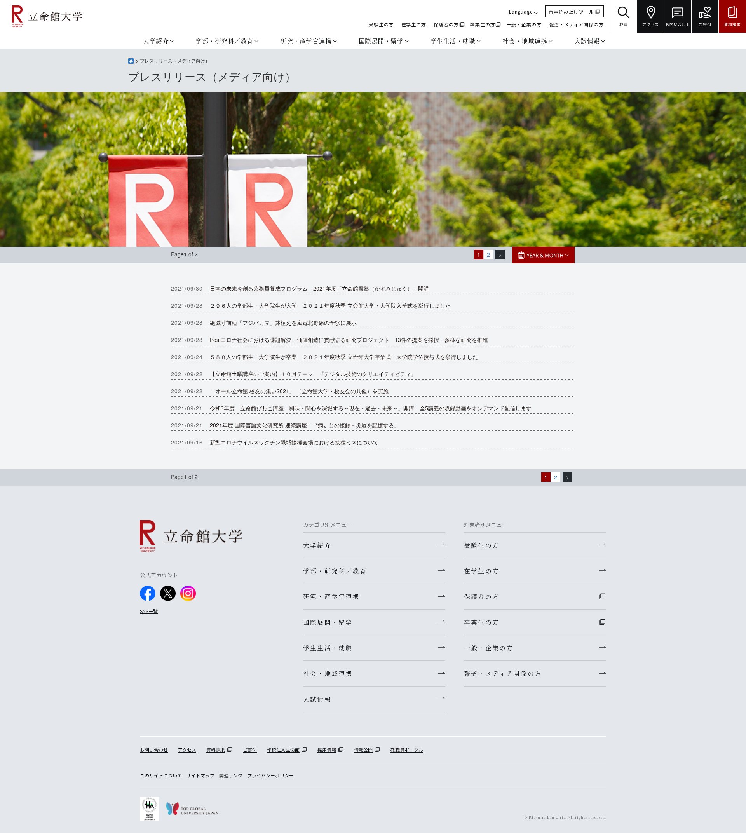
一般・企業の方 (524, 24)
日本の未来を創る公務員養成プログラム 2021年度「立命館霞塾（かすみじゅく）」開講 (319, 288)
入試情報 (587, 40)
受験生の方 (381, 24)
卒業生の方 (482, 24)
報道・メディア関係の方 (576, 24)
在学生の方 (414, 24)
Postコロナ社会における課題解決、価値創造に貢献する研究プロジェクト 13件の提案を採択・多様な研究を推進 (349, 339)
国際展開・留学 (381, 40)
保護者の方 (446, 24)
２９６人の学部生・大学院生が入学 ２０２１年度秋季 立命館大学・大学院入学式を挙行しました (330, 305)
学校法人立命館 (283, 749)
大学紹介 (156, 40)
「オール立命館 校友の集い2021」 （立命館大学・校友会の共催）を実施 (299, 391)
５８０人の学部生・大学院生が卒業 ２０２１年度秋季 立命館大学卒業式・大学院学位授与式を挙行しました (344, 357)
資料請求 (215, 749)
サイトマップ (200, 775)
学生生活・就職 (453, 40)
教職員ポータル (406, 749)
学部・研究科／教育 (224, 40)
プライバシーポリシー (270, 775)
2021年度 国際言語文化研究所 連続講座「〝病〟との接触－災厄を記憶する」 (304, 425)
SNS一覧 (149, 611)
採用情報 (326, 749)
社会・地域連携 (524, 40)
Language (521, 11)
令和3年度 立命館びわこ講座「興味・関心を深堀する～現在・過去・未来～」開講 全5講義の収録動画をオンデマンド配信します (371, 408)
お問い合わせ (154, 749)
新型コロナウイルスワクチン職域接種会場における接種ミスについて (294, 442)
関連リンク (230, 775)
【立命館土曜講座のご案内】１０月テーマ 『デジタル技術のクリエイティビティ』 (313, 374)
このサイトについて (161, 775)
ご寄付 (250, 749)
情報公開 (363, 749)
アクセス (187, 749)
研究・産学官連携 (305, 40)
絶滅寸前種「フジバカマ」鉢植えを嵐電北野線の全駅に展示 (283, 322)
